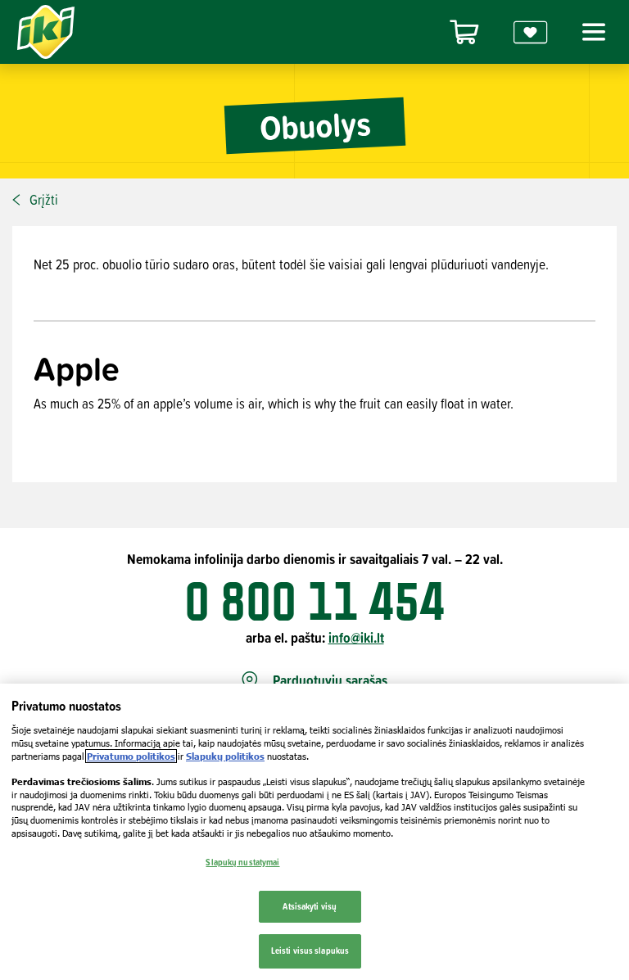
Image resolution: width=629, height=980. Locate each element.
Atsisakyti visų (310, 906)
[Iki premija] (531, 32)
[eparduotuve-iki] (464, 32)
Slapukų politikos (225, 756)
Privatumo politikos (131, 756)
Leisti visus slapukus (310, 950)
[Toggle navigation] (591, 32)
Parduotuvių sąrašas (330, 680)
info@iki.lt (356, 637)
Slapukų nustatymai (242, 862)
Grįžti (43, 199)
